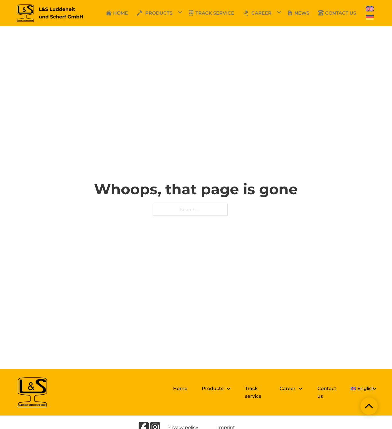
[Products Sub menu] (228, 388)
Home (180, 388)
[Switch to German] (370, 17)
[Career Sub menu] (300, 388)
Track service (253, 392)
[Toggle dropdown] (138, 13)
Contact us (326, 392)
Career (261, 13)
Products (158, 13)
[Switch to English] (370, 9)
